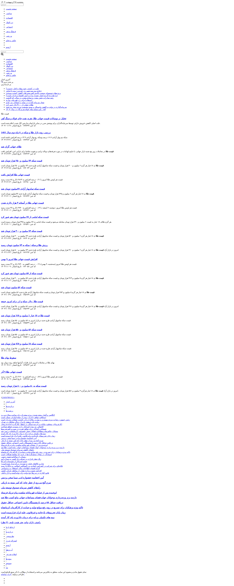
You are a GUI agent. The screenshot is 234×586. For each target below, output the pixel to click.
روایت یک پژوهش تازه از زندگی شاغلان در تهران (20, 422)
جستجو (9, 563)
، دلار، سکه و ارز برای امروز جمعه (22, 301)
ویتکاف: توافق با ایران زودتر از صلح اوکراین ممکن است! (23, 417)
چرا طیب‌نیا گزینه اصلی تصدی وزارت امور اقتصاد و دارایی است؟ (32, 96)
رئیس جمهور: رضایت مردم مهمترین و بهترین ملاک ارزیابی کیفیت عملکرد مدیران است (35, 420)
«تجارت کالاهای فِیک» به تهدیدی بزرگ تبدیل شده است (22, 464)
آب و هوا (9, 550)
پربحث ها (9, 411)
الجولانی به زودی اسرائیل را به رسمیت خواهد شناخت (22, 427)
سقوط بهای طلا (8, 357)
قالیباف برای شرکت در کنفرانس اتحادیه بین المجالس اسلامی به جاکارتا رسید (32, 466)
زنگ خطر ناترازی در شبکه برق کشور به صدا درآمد (21, 459)
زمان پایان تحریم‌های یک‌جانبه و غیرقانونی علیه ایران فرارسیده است (28, 436)
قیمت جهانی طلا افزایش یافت (15, 174)
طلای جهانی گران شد (11, 146)
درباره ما (9, 532)
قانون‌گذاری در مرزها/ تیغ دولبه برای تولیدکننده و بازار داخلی (25, 473)
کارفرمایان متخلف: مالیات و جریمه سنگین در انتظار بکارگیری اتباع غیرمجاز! (31, 424)
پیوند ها (8, 559)
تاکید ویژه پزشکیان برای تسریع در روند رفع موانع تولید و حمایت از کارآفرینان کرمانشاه (35, 452)
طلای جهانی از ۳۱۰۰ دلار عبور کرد (19, 105)
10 (11, 397)
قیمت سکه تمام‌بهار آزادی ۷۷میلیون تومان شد (23, 189)
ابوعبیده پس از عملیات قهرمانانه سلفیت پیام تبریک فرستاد (24, 445)
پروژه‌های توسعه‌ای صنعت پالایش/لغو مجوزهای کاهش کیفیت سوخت (33, 93)
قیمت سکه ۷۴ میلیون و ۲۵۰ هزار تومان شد (21, 160)
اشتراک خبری (11, 541)
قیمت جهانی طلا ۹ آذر (11, 372)
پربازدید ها (10, 406)
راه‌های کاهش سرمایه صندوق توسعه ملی (17, 450)
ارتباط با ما (10, 527)
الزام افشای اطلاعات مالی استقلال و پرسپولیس (20, 468)
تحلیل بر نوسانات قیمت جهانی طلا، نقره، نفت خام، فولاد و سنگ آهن (33, 118)
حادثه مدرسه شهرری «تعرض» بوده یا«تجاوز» (24, 91)
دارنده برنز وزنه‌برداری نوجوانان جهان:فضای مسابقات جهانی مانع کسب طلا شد (32, 447)
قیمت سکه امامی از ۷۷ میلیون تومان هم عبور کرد (25, 217)
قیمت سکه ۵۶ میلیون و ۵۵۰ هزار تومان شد (21, 329)
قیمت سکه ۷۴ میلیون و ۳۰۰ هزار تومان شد (21, 231)
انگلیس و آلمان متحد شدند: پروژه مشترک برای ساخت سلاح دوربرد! (28, 415)
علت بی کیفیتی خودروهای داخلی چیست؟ (22, 89)
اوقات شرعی (11, 554)
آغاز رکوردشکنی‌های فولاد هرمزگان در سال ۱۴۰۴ (26, 109)
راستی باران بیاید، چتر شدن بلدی (21, 522)
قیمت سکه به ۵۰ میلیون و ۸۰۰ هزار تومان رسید (23, 386)
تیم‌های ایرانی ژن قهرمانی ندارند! (19, 100)
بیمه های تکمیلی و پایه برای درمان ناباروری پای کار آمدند (23, 434)
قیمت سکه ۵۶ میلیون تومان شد (16, 287)
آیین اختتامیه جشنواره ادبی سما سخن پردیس (19, 438)
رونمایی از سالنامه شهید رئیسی (13, 457)
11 (13, 397)
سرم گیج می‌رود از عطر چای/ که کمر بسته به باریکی (22, 441)
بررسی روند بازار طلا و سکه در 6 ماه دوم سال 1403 (26, 132)
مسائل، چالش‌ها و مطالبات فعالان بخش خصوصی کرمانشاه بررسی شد (29, 431)
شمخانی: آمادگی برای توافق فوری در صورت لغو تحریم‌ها (23, 429)
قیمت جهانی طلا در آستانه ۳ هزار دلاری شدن (22, 203)
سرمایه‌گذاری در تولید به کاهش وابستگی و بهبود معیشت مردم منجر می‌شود (36, 107)
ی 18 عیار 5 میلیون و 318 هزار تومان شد (25, 315)
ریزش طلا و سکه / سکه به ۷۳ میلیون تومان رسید (24, 245)
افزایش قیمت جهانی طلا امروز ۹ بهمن (19, 259)
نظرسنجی (10, 536)
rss (7, 568)
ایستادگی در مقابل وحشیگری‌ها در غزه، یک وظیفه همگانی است (26, 454)
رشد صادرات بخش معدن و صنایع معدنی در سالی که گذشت (30, 98)
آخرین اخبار (10, 402)
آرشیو (8, 545)
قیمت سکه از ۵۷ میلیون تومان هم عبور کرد (21, 273)
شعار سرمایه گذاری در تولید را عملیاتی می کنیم (25, 102)
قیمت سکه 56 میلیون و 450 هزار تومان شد (21, 343)
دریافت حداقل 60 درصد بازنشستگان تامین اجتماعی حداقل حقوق (27, 443)
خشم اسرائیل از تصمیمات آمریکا (14, 461)
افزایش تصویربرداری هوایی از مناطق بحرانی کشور (21, 471)
